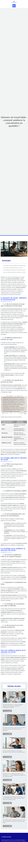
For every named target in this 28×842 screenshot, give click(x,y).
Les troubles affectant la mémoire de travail (12, 267)
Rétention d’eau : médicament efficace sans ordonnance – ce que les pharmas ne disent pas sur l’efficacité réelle (14, 775)
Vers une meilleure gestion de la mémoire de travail (14, 272)
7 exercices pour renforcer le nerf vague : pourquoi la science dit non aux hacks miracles (14, 751)
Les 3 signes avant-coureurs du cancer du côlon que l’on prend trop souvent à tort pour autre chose (14, 821)
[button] (14, 5)
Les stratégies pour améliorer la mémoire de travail (14, 270)
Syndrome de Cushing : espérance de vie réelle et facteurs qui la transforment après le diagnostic (14, 729)
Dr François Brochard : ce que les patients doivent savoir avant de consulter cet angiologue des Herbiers (12, 706)
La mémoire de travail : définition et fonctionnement (14, 265)
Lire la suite (6, 711)
